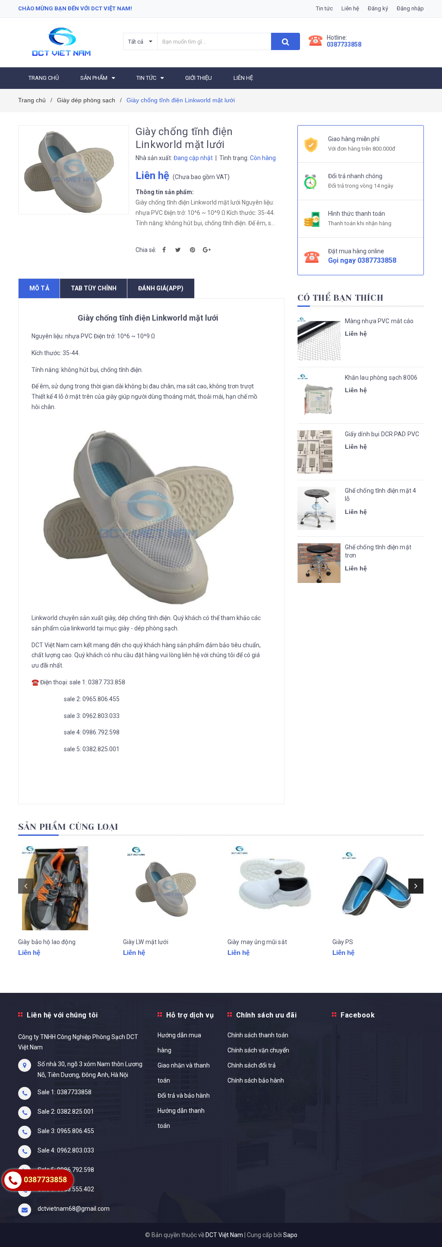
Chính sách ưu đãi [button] (266, 1015)
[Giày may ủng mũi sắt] (273, 888)
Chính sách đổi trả (251, 1065)
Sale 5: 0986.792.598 (66, 1169)
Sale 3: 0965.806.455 (66, 1130)
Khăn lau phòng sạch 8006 (381, 377)
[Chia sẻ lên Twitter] (178, 250)
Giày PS (343, 941)
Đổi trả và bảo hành (184, 1095)
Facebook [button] (358, 1015)
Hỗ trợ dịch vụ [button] (190, 1015)
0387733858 (344, 44)
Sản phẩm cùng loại (68, 827)
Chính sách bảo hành (255, 1080)
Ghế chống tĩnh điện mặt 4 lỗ (381, 495)
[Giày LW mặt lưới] (169, 888)
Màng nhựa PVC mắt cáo (379, 321)
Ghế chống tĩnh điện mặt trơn (378, 551)
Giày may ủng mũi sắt (257, 941)
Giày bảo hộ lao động (47, 941)
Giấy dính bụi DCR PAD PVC (382, 434)
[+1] (206, 250)
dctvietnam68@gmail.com (74, 1208)
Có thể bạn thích (340, 298)
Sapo (290, 1234)
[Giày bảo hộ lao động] (64, 888)
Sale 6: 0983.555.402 (66, 1189)
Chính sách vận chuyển (258, 1050)
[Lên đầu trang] (422, 1221)
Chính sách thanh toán (257, 1035)
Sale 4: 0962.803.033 (66, 1150)
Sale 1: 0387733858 (65, 1092)
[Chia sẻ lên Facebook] (164, 250)
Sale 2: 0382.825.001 (66, 1111)
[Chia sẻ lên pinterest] (192, 250)
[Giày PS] (378, 888)
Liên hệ (350, 8)
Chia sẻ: (146, 249)
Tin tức (324, 8)
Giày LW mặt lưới (145, 941)
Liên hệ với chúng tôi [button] (62, 1015)
